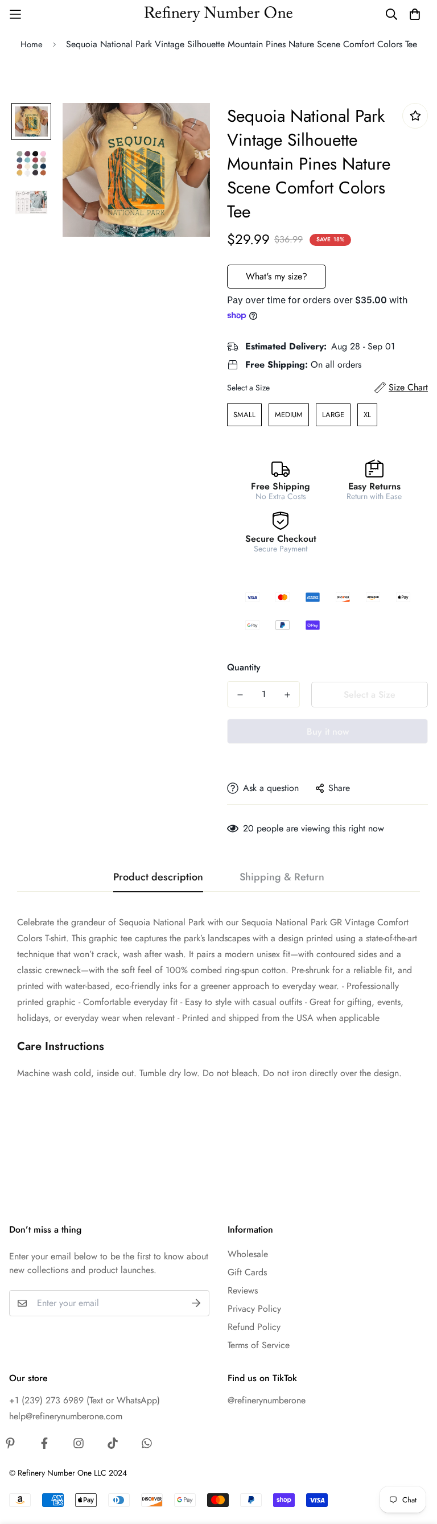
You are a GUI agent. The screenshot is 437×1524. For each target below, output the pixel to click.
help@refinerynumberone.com (65, 1416)
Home (31, 44)
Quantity (244, 667)
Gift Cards (247, 1272)
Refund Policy (254, 1326)
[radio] (244, 414)
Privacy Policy (254, 1308)
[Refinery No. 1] (218, 14)
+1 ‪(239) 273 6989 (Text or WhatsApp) (84, 1400)
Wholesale (248, 1254)
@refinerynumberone (267, 1400)
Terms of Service (259, 1345)
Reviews (243, 1290)
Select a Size (248, 387)
